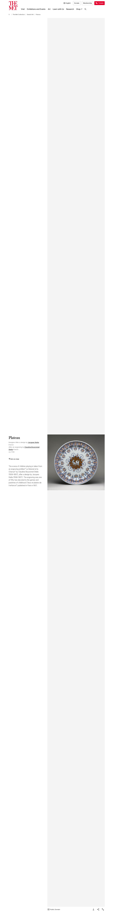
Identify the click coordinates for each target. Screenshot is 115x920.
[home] (9, 15)
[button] (76, 462)
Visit (23, 9)
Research (70, 9)
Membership (87, 3)
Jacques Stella (33, 442)
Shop (78, 9)
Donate (76, 3)
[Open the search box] (85, 9)
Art (49, 9)
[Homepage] (13, 5)
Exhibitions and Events (36, 9)
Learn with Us (58, 9)
